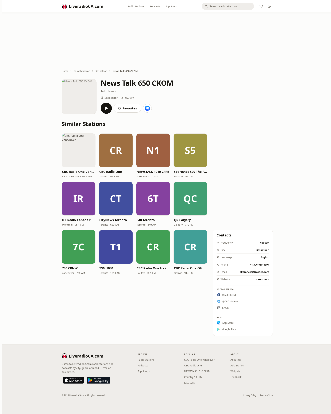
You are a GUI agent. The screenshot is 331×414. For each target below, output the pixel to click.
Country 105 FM (193, 377)
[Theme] (269, 6)
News (112, 91)
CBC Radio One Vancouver (78, 172)
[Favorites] (261, 6)
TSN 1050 (106, 268)
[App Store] (73, 380)
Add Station (237, 365)
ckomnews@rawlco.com (254, 272)
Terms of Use (266, 395)
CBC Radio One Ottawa (190, 268)
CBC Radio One (110, 172)
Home (65, 71)
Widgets (235, 371)
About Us (235, 359)
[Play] (106, 108)
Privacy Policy (249, 395)
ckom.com (262, 279)
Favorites (129, 108)
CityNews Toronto (113, 220)
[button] (78, 150)
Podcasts (155, 6)
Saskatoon (101, 71)
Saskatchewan (82, 71)
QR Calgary (182, 220)
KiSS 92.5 (189, 382)
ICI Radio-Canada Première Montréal (78, 220)
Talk (103, 91)
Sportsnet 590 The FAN (190, 172)
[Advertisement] (167, 41)
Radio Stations (136, 6)
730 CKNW (70, 268)
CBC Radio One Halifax (153, 268)
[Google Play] (98, 380)
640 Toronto (146, 220)
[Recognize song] (147, 108)
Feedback (235, 377)
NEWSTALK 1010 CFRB (153, 172)
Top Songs (172, 6)
